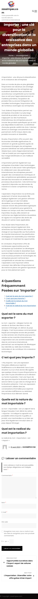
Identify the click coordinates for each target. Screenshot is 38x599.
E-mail (4, 512)
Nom (4, 503)
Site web (5, 522)
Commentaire (7, 476)
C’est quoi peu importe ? (15, 298)
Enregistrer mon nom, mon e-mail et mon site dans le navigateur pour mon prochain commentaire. (19, 533)
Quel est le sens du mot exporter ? (19, 296)
